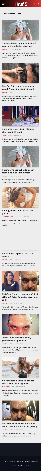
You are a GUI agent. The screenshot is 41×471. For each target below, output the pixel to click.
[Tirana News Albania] (21, 4)
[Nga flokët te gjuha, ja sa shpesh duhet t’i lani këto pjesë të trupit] (20, 73)
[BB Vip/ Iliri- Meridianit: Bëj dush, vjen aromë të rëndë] (20, 116)
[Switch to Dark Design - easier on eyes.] (34, 4)
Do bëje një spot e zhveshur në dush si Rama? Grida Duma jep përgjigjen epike (20, 297)
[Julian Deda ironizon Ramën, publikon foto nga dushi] (20, 324)
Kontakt (13, 466)
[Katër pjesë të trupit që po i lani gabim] (20, 197)
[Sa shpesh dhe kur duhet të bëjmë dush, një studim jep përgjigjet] (20, 30)
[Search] (38, 3)
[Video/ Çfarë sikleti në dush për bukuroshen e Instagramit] (20, 367)
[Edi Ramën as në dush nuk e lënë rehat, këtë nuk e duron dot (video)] (20, 410)
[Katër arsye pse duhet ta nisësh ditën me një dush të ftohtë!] (20, 156)
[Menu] (3, 3)
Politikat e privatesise (25, 466)
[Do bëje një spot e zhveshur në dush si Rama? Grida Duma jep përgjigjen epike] (20, 281)
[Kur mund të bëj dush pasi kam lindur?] (20, 240)
